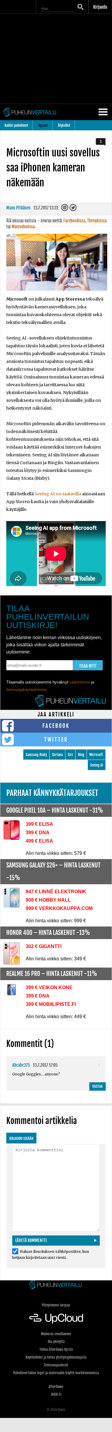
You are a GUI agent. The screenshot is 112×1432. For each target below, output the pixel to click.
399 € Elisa (39, 824)
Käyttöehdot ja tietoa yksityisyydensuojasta (56, 1357)
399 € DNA (38, 832)
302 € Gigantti (44, 946)
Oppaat (43, 125)
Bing (81, 754)
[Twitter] (73, 209)
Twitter (56, 739)
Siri (70, 754)
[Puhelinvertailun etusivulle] (56, 1285)
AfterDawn (56, 1386)
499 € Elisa (39, 840)
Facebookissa (74, 220)
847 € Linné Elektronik (56, 891)
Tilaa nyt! (87, 666)
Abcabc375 (21, 1065)
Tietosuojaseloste (56, 1365)
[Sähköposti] (65, 209)
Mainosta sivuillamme (56, 1334)
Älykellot (64, 125)
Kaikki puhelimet (16, 125)
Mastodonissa (23, 226)
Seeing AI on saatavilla (58, 494)
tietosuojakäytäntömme (26, 689)
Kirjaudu (100, 7)
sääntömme (80, 682)
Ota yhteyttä (56, 1341)
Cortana (57, 754)
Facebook (56, 725)
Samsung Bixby (36, 754)
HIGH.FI (56, 1394)
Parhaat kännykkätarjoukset (52, 793)
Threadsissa (97, 220)
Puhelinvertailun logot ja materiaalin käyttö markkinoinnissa (56, 1373)
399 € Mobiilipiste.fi (51, 1004)
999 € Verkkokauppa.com (59, 908)
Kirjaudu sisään (21, 1138)
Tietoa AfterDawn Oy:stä (56, 1349)
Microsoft (96, 754)
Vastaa (97, 1086)
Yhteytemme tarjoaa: (56, 1305)
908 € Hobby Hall (48, 900)
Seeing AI (96, 765)
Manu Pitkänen (18, 207)
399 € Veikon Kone (49, 987)
